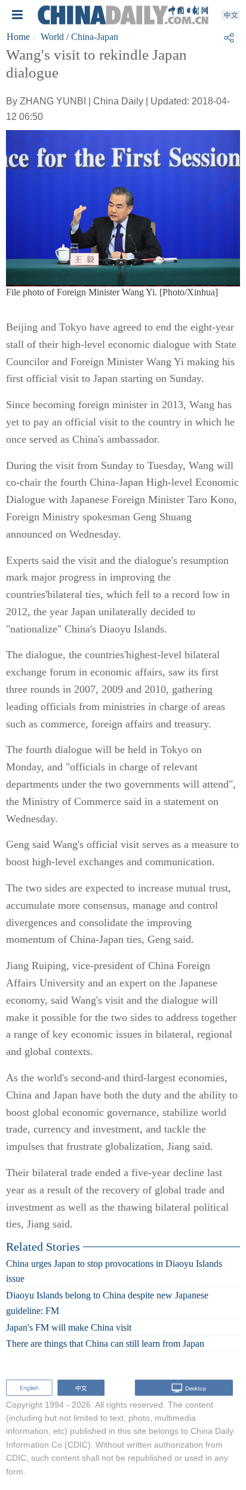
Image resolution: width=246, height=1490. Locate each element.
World (52, 37)
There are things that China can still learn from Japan (105, 1343)
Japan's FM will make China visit (68, 1327)
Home (18, 37)
